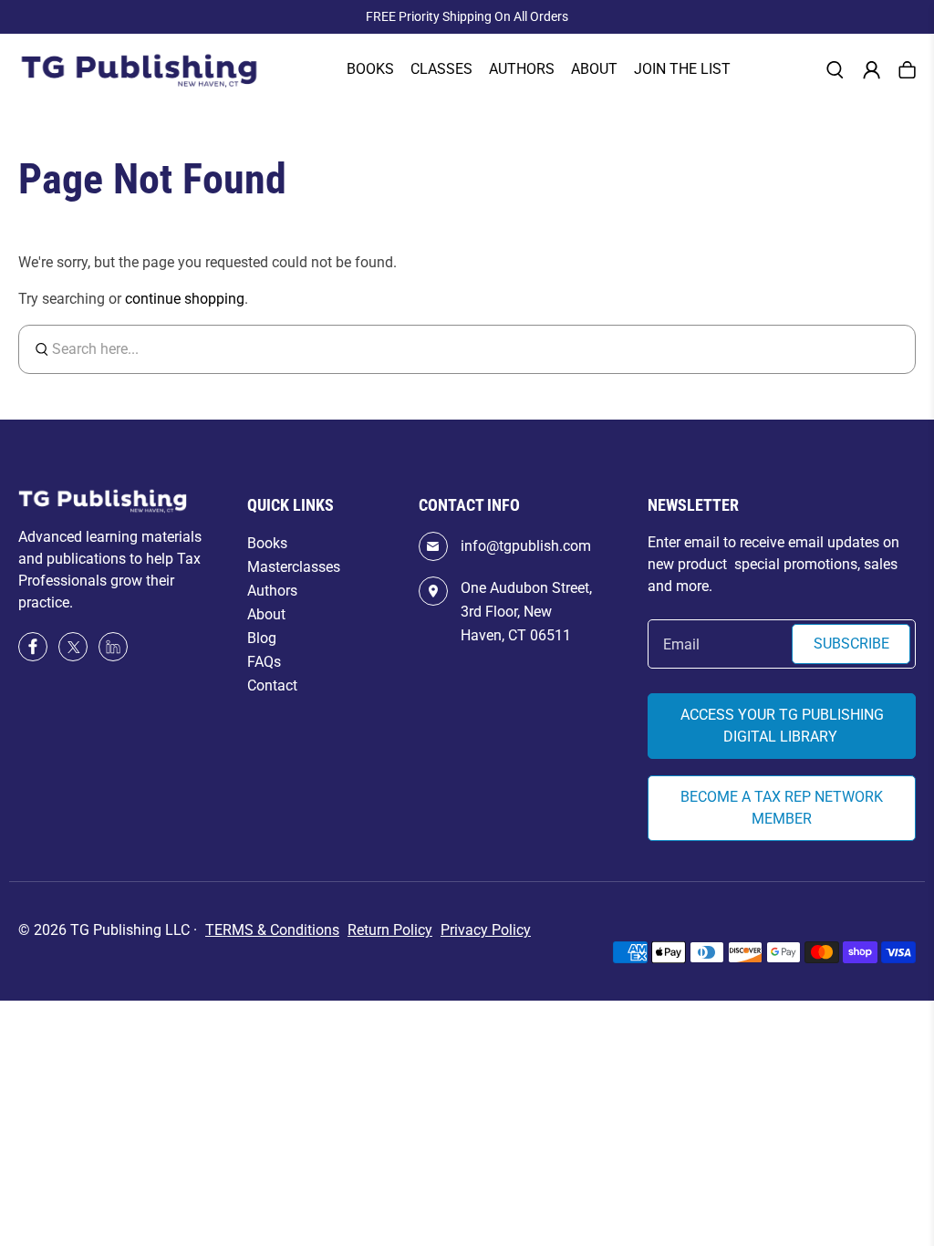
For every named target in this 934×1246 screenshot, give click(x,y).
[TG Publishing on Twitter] (73, 656)
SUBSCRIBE (851, 643)
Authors (272, 590)
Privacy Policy (486, 930)
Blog (261, 638)
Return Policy (390, 930)
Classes (441, 69)
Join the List (682, 69)
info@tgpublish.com (526, 546)
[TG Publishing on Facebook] (32, 656)
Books (370, 69)
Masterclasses (293, 567)
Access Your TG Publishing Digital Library (782, 725)
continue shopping (184, 298)
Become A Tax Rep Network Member (781, 807)
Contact (272, 685)
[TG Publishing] (139, 70)
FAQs (264, 661)
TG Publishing (115, 930)
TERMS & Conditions (272, 930)
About (594, 69)
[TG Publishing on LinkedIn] (113, 649)
